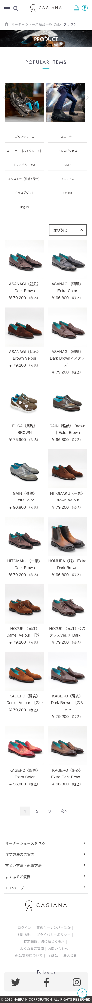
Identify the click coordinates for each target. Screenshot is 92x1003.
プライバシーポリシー (53, 934)
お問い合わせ (58, 948)
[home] (6, 24)
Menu (7, 9)
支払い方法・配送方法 (23, 865)
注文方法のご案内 (19, 854)
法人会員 (70, 955)
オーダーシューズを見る (25, 843)
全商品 (53, 955)
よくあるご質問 (18, 876)
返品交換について (29, 955)
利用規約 (24, 934)
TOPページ (14, 887)
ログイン (24, 927)
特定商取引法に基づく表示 (44, 941)
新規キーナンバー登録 (53, 927)
